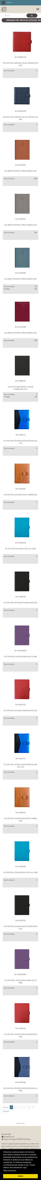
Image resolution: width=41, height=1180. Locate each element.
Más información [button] (9, 1170)
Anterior (5, 1107)
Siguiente (6, 1111)
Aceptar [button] (20, 1176)
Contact (8, 2)
